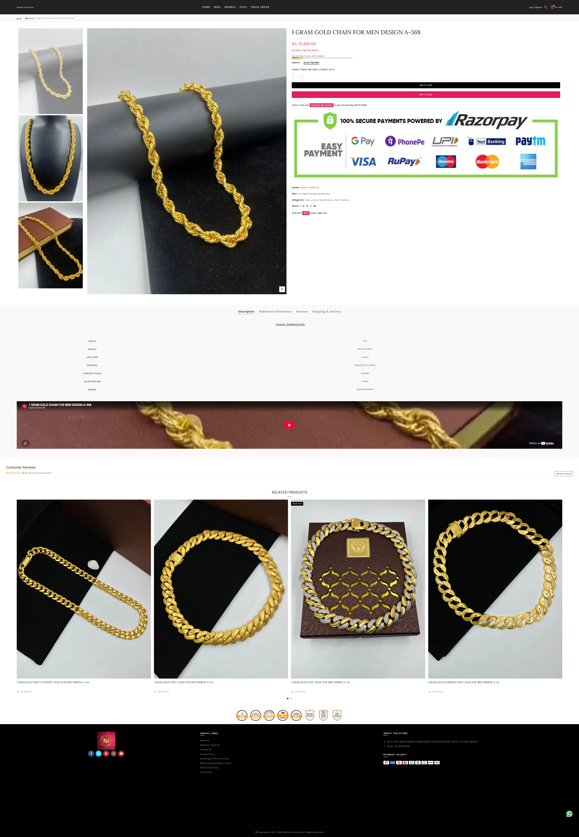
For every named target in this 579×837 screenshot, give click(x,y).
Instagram (114, 754)
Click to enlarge (282, 289)
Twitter (99, 754)
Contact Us (205, 749)
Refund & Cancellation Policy (215, 763)
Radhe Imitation (25, 7)
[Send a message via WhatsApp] (569, 813)
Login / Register (535, 7)
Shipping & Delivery (326, 311)
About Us (204, 740)
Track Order (260, 7)
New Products (342, 200)
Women (230, 7)
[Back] (19, 18)
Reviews (302, 311)
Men (217, 7)
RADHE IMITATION (310, 187)
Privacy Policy (207, 754)
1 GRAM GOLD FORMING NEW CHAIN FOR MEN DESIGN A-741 (463, 682)
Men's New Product (323, 200)
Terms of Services (209, 767)
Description (246, 311)
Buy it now (425, 94)
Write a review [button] (563, 473)
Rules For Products (210, 745)
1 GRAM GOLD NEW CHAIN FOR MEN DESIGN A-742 (320, 682)
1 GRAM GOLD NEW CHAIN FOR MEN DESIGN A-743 (183, 682)
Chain (308, 200)
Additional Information (275, 311)
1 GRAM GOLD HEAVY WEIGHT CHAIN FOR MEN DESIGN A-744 (53, 682)
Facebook (91, 754)
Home (206, 7)
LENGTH (296, 63)
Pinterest (106, 754)
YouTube (121, 754)
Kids (243, 7)
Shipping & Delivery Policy (214, 758)
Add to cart (426, 85)
